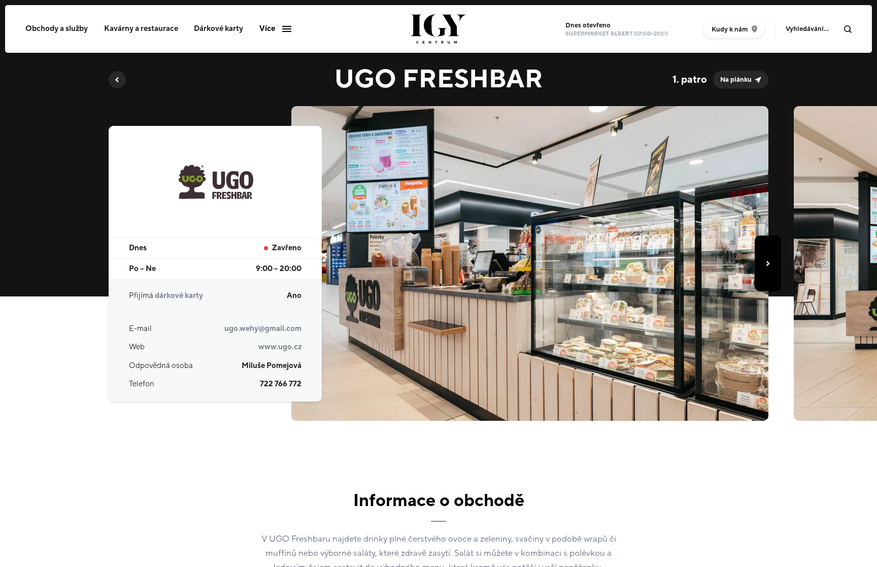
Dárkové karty (218, 29)
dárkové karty (179, 296)
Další (768, 263)
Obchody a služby (56, 29)
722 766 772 (280, 384)
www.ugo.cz (279, 347)
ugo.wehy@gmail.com (262, 328)
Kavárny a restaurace (141, 29)
